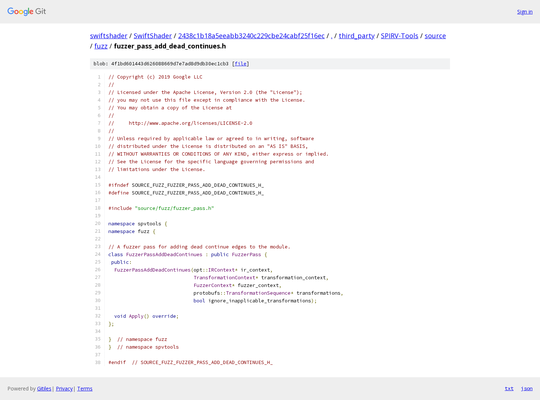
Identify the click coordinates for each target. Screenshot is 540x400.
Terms (85, 388)
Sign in (525, 11)
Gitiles (44, 388)
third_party (357, 35)
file (240, 64)
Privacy (64, 388)
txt (509, 388)
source (435, 35)
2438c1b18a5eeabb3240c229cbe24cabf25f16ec (251, 35)
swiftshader (108, 35)
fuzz (101, 45)
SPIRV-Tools (399, 35)
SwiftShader (153, 35)
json (527, 388)
